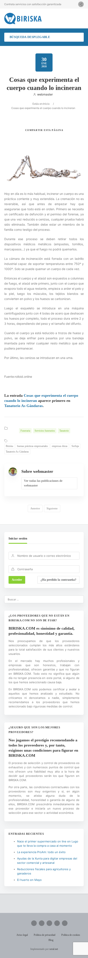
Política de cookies (70, 934)
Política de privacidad (44, 934)
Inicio (46, 103)
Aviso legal (22, 934)
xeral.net (53, 949)
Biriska (9, 446)
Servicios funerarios (45, 430)
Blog (50, 940)
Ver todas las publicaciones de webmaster (43, 483)
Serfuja (75, 446)
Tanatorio (64, 430)
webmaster (45, 94)
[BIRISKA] (23, 18)
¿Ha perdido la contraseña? (58, 579)
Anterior (35, 508)
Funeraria (25, 430)
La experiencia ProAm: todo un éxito (41, 852)
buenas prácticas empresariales (32, 446)
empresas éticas (59, 446)
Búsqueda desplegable (30, 37)
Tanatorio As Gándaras (23, 406)
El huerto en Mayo (29, 880)
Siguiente (52, 508)
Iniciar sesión (18, 538)
